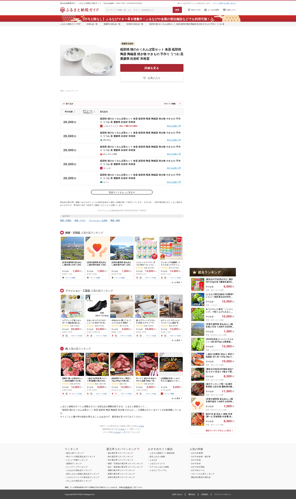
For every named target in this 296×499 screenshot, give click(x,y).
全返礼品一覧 (92, 24)
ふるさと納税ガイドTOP (70, 24)
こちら (141, 426)
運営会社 (191, 494)
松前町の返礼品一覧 (135, 24)
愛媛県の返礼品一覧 (112, 24)
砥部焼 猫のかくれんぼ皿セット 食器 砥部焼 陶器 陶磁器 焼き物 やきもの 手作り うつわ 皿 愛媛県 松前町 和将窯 (151, 54)
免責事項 (127, 487)
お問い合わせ (177, 494)
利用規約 (204, 494)
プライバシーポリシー (222, 494)
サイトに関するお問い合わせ (224, 3)
